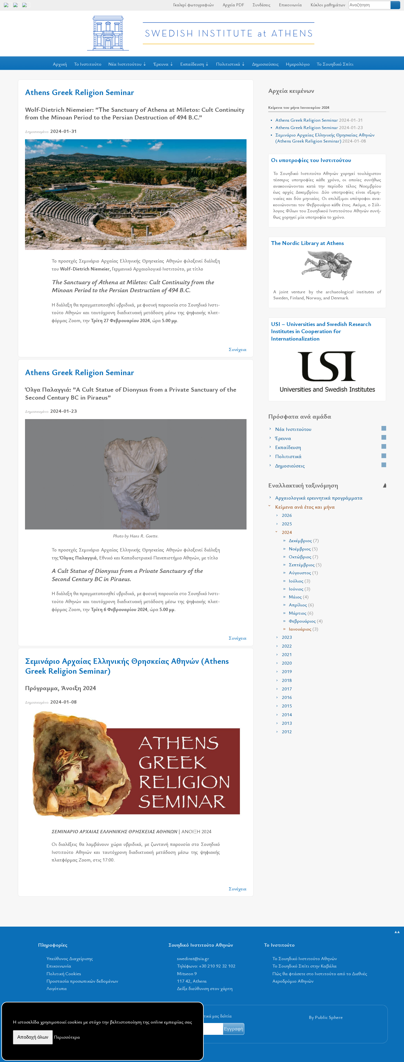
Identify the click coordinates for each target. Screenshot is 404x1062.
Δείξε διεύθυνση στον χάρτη (205, 988)
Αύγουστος (303, 572)
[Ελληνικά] (17, 7)
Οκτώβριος (303, 556)
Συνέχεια (238, 349)
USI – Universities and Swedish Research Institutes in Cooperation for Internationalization (321, 331)
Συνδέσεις (260, 4)
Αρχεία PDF (233, 4)
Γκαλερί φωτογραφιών (193, 4)
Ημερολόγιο (298, 64)
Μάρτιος (301, 613)
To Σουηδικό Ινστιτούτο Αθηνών (304, 958)
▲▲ (397, 932)
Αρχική (60, 64)
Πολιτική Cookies (63, 973)
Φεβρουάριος (306, 621)
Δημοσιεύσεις (265, 64)
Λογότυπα (56, 988)
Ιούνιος (299, 589)
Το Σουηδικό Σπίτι (335, 64)
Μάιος (299, 596)
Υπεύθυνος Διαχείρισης (69, 958)
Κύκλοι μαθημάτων (327, 4)
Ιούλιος (299, 581)
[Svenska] (26, 7)
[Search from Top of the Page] (396, 5)
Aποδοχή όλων (32, 1037)
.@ (193, 958)
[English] (8, 7)
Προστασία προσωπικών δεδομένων (82, 981)
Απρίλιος (301, 604)
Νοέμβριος (303, 548)
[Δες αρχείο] (383, 428)
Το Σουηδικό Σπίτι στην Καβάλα (304, 966)
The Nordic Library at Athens (307, 243)
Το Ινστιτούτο (87, 64)
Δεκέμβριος (304, 540)
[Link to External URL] (327, 265)
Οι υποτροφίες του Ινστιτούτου (311, 160)
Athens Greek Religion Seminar (79, 92)
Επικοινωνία (290, 4)
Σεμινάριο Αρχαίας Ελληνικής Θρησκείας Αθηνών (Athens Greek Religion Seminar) (127, 665)
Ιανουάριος (303, 629)
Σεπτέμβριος (305, 564)
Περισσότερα (67, 1037)
